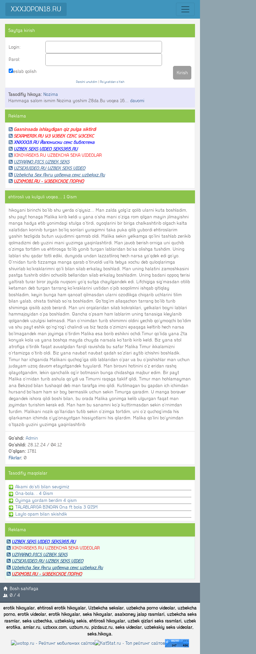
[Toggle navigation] (185, 9)
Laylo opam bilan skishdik (40, 514)
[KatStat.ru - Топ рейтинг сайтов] (130, 642)
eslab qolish (24, 71)
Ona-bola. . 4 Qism (33, 493)
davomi (137, 100)
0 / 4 (15, 595)
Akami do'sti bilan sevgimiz (41, 486)
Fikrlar (15, 457)
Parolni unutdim (86, 82)
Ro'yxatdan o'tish (112, 82)
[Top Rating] (177, 642)
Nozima (50, 94)
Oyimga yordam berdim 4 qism (45, 500)
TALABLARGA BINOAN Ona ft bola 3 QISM (56, 507)
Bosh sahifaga (24, 588)
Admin (32, 438)
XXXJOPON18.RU (36, 9)
